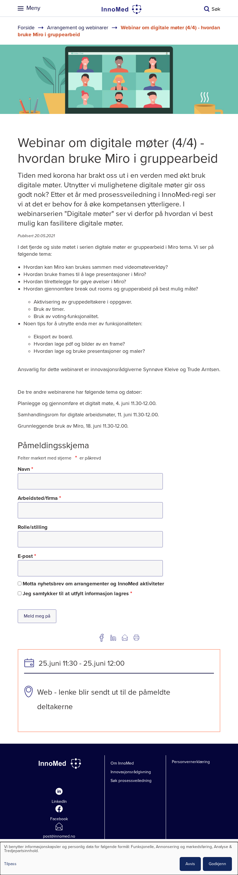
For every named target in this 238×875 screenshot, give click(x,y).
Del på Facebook (101, 637)
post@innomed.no (59, 836)
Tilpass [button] (10, 864)
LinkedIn (59, 801)
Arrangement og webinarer (77, 27)
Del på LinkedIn (113, 637)
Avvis (190, 863)
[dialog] (119, 858)
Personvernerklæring (191, 761)
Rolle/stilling (33, 527)
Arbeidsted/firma (38, 498)
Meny (33, 8)
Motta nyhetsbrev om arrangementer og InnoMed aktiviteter (93, 583)
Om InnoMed (122, 763)
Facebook (59, 818)
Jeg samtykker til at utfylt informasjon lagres (76, 593)
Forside (26, 27)
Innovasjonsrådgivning (131, 771)
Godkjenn (217, 863)
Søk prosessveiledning (131, 780)
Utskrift (136, 637)
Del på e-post (125, 637)
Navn (24, 469)
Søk (216, 9)
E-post (25, 556)
